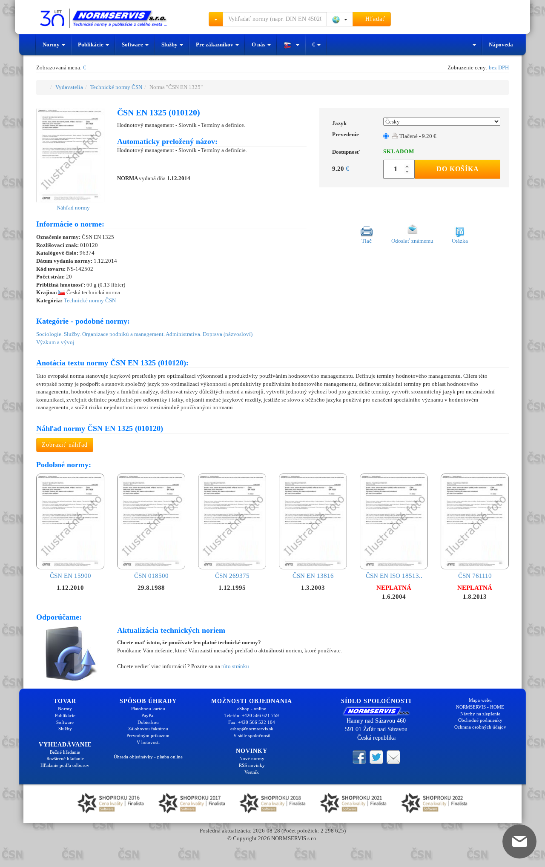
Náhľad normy (72, 207)
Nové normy (251, 758)
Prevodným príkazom (147, 735)
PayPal (148, 715)
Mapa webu (480, 700)
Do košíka (457, 168)
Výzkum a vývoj (55, 342)
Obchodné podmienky (480, 720)
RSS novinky (252, 765)
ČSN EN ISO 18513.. (394, 575)
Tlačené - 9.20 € (417, 136)
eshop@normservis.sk (251, 728)
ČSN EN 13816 (313, 575)
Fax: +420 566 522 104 (251, 722)
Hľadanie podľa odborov (64, 765)
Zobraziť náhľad (65, 445)
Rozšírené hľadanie (65, 758)
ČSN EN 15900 (70, 575)
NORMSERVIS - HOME (480, 706)
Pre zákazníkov (215, 44)
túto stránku (235, 666)
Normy (52, 44)
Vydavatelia (69, 87)
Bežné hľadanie (65, 752)
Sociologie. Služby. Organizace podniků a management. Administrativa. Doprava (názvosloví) (144, 334)
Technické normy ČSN (116, 87)
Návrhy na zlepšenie (480, 713)
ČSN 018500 (151, 575)
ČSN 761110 (475, 575)
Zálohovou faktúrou (148, 728)
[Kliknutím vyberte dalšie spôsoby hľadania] (216, 19)
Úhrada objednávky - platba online (148, 756)
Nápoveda (501, 44)
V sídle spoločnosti (251, 735)
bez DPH (499, 67)
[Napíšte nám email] (393, 756)
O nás (259, 44)
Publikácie (91, 44)
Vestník (251, 772)
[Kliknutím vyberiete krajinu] (340, 19)
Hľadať (374, 19)
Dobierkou (148, 722)
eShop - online (251, 708)
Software (133, 44)
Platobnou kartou (148, 708)
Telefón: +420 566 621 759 (251, 715)
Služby (170, 44)
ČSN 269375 (232, 575)
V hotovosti (148, 742)
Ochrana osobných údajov (480, 726)
